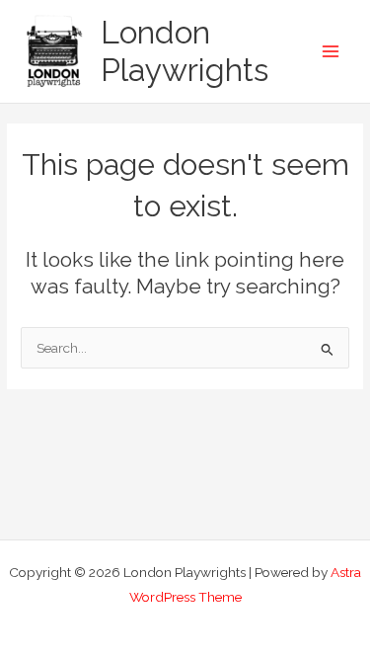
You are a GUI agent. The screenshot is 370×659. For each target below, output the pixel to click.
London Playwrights (184, 51)
